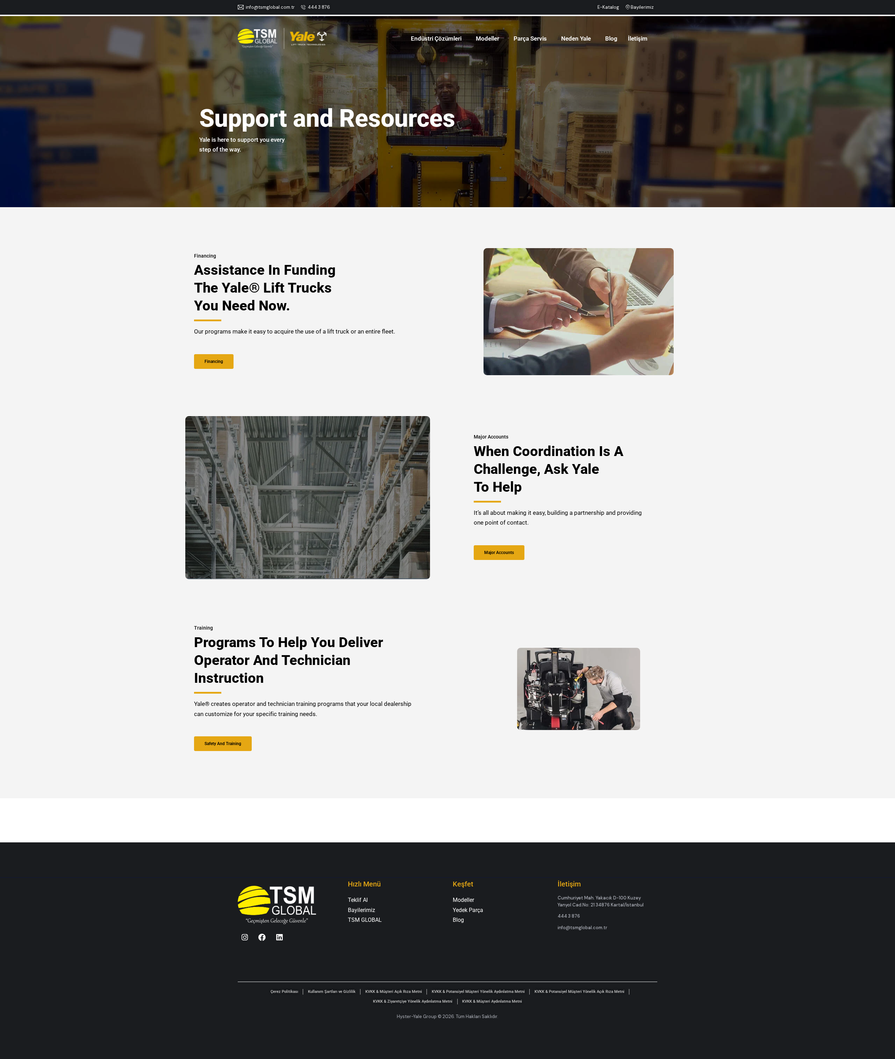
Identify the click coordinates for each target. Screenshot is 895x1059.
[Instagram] (245, 937)
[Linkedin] (279, 937)
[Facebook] (262, 937)
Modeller (487, 38)
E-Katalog (608, 7)
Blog (611, 38)
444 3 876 (319, 7)
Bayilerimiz (642, 7)
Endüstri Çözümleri (436, 38)
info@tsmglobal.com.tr (270, 7)
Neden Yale (576, 38)
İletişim (637, 38)
